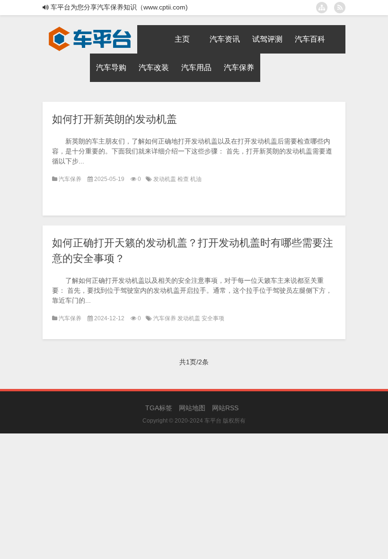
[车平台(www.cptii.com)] (90, 28)
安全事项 (213, 318)
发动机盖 (165, 179)
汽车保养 (70, 179)
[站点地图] (321, 7)
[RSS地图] (339, 7)
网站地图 (192, 408)
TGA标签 (158, 408)
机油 (196, 179)
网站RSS (225, 408)
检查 (183, 179)
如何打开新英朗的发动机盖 (114, 119)
